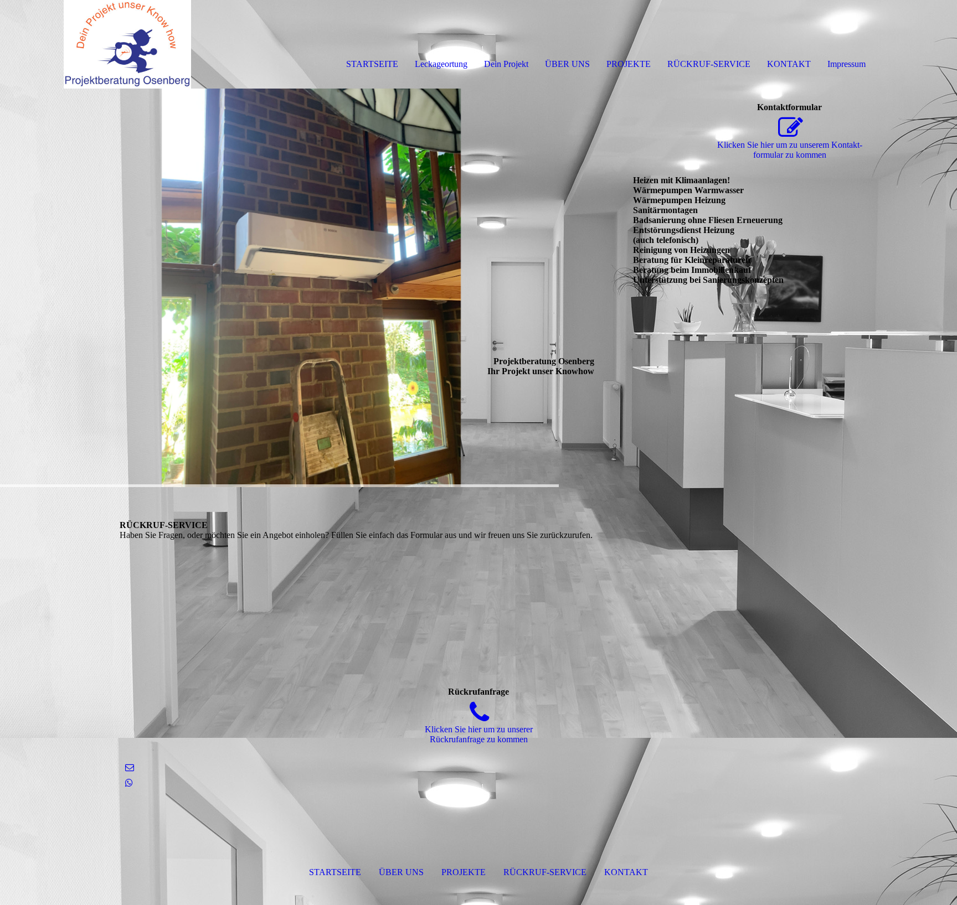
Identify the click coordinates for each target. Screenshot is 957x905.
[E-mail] (129, 767)
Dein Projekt (506, 64)
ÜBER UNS (567, 64)
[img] (127, 44)
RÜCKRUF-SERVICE (708, 64)
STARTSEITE (372, 64)
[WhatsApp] (129, 783)
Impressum (846, 64)
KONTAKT (789, 64)
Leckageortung (441, 64)
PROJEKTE (628, 64)
